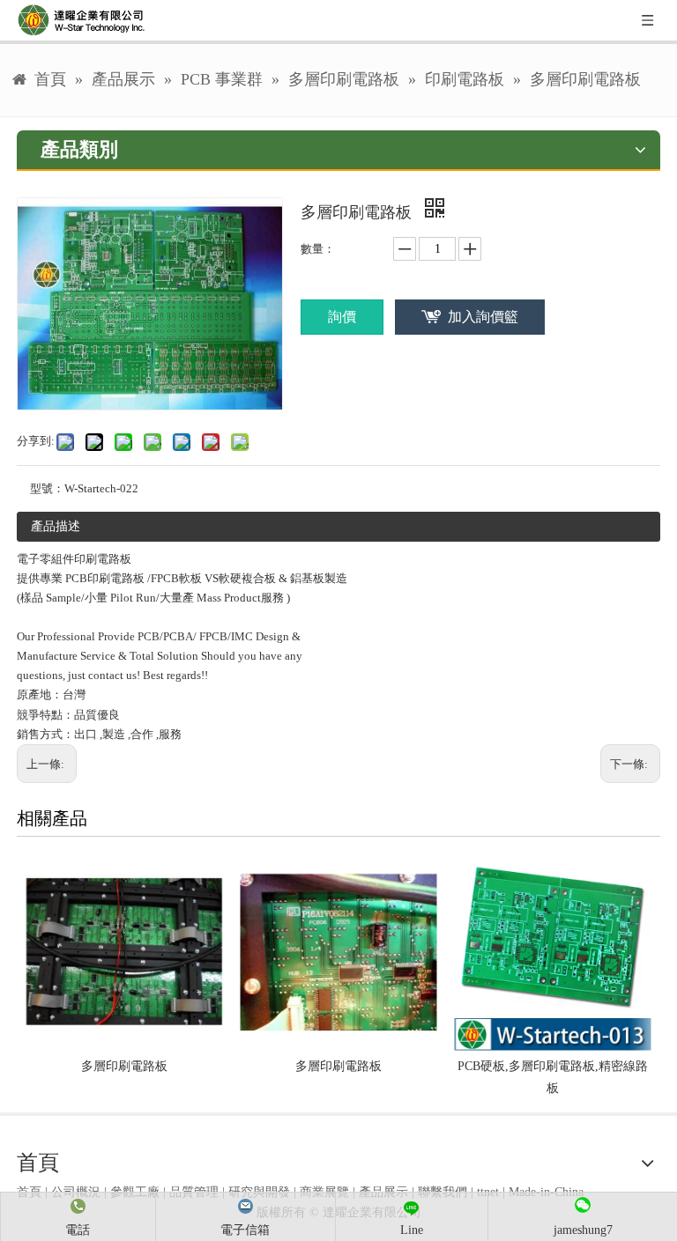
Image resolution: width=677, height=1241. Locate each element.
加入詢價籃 (483, 316)
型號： (47, 488)
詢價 (342, 316)
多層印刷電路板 (124, 1066)
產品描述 (55, 526)
